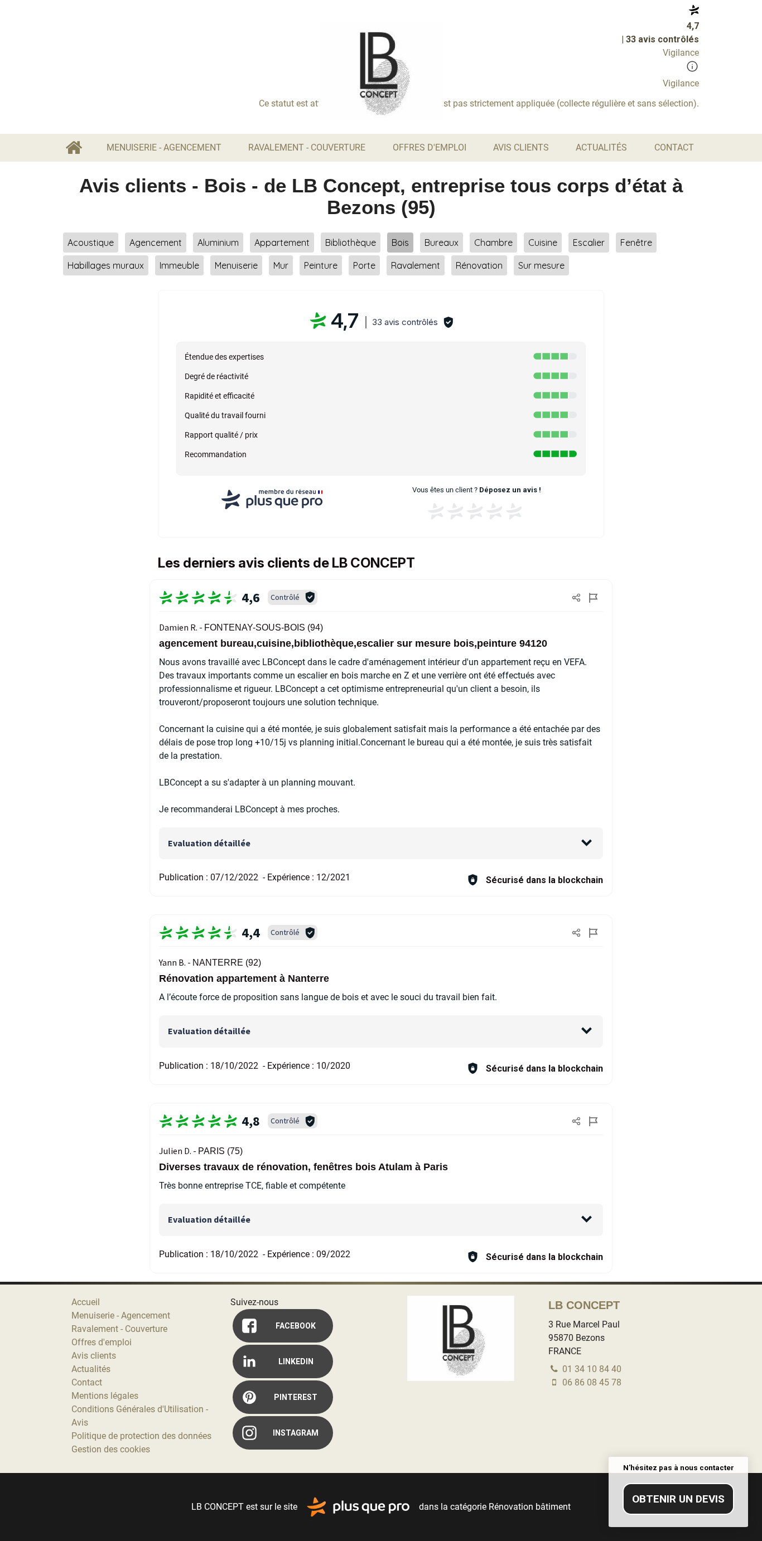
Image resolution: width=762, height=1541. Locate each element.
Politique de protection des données (141, 1436)
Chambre (493, 242)
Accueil (74, 148)
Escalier (589, 242)
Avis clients (521, 147)
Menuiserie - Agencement (164, 147)
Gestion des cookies (110, 1449)
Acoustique (90, 242)
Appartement (282, 242)
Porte (364, 265)
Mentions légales (104, 1395)
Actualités (601, 147)
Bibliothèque (350, 242)
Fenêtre (636, 242)
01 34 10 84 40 (590, 1369)
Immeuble (179, 265)
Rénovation (479, 265)
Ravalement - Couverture (306, 147)
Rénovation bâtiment (530, 1506)
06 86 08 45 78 (590, 1382)
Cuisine (542, 242)
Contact (674, 147)
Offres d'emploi (429, 147)
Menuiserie (236, 265)
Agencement (155, 242)
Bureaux (442, 242)
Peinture (320, 265)
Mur (280, 265)
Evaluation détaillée (209, 843)
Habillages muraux (105, 265)
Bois (400, 242)
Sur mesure (541, 265)
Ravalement (415, 265)
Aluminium (218, 242)
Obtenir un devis (678, 1498)
